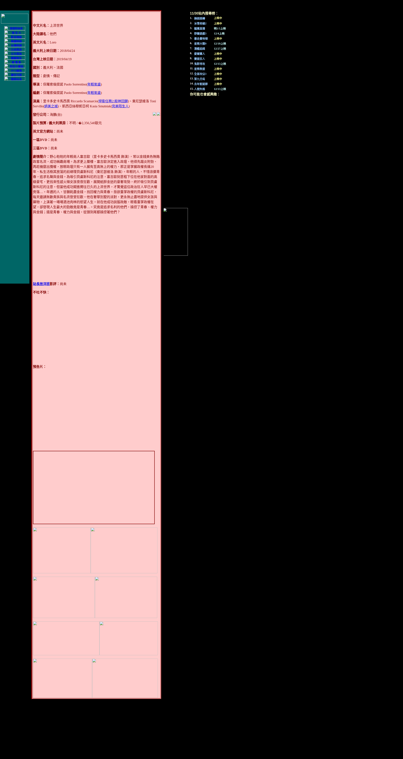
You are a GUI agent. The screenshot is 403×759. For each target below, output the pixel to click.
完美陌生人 (120, 106)
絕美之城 (51, 106)
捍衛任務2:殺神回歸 (113, 101)
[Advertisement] (97, 248)
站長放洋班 (41, 284)
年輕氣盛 (94, 84)
